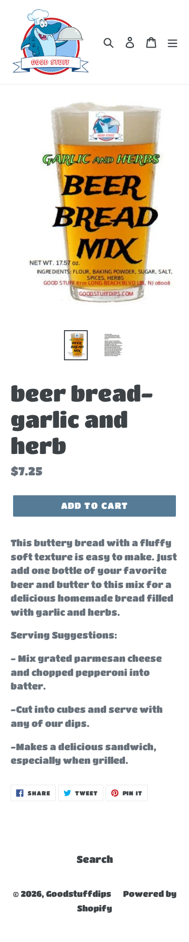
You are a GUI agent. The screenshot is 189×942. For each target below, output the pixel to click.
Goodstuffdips (78, 893)
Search (95, 859)
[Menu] (172, 42)
